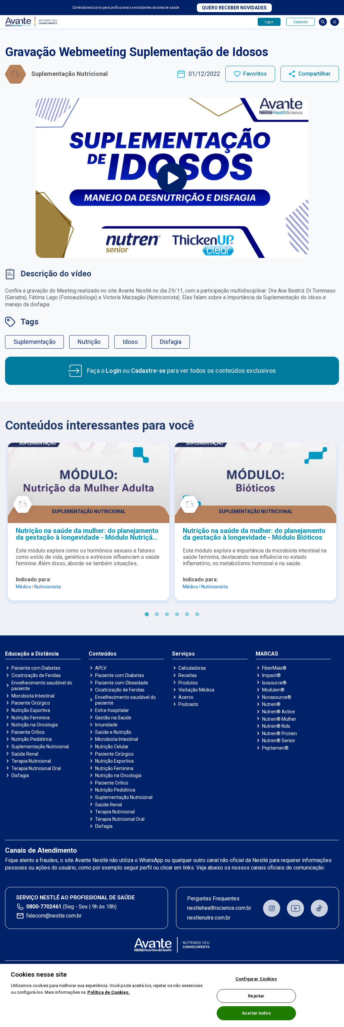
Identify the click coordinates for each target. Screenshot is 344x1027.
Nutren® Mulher (279, 719)
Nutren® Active (278, 711)
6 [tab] (197, 614)
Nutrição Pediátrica (31, 739)
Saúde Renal (24, 754)
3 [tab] (167, 614)
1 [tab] (146, 614)
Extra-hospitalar (112, 710)
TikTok (319, 908)
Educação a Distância (32, 654)
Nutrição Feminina (30, 717)
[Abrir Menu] (334, 22)
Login (269, 22)
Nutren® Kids (276, 726)
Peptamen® (275, 748)
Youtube (295, 908)
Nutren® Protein (279, 733)
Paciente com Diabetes (35, 668)
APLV (100, 668)
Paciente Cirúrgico (30, 703)
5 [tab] (187, 614)
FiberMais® (274, 668)
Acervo (186, 697)
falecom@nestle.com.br (54, 915)
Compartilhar (314, 74)
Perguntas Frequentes (213, 898)
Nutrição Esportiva (30, 710)
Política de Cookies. (108, 992)
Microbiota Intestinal (32, 696)
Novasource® (276, 697)
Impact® (271, 675)
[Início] (172, 944)
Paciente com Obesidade (121, 682)
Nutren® (271, 704)
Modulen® (273, 690)
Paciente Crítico (28, 732)
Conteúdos (103, 654)
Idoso (130, 341)
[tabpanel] (88, 521)
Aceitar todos (256, 1013)
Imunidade (106, 724)
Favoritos (255, 74)
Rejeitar (256, 995)
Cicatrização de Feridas (36, 675)
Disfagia (170, 341)
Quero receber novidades (234, 7)
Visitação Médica (196, 690)
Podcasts (188, 704)
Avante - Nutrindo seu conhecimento (32, 22)
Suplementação (34, 341)
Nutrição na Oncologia (34, 724)
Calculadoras (192, 668)
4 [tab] (177, 614)
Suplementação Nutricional (40, 746)
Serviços (183, 654)
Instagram (271, 908)
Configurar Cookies (256, 978)
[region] (172, 995)
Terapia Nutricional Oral (36, 768)
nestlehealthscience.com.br (219, 908)
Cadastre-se (148, 370)
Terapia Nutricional (31, 761)
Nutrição (89, 341)
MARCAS (267, 654)
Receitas (187, 675)
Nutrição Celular (112, 746)
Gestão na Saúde (113, 717)
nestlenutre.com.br (208, 917)
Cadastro (300, 22)
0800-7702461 (43, 906)
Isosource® (274, 682)
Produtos (188, 682)
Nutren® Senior (278, 740)
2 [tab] (157, 614)
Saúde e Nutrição (113, 732)
